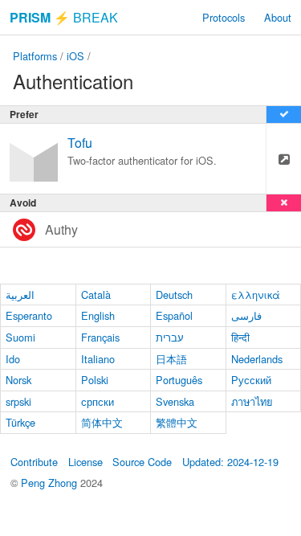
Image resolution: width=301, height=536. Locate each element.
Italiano (98, 358)
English (98, 315)
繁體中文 (176, 422)
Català (96, 294)
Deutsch (174, 294)
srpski (18, 401)
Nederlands (257, 358)
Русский (251, 379)
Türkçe (20, 422)
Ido (13, 358)
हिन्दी (240, 337)
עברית (170, 337)
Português (179, 379)
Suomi (20, 337)
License (85, 461)
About (277, 17)
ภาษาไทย (252, 401)
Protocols (223, 17)
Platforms (35, 55)
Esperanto (29, 315)
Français (100, 337)
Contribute (34, 461)
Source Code (142, 461)
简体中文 (102, 422)
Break (64, 17)
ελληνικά (255, 294)
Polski (94, 379)
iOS (75, 55)
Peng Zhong (50, 482)
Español (174, 315)
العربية (20, 294)
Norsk (18, 379)
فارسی (246, 315)
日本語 (171, 358)
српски (97, 401)
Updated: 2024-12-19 (230, 461)
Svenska (175, 401)
